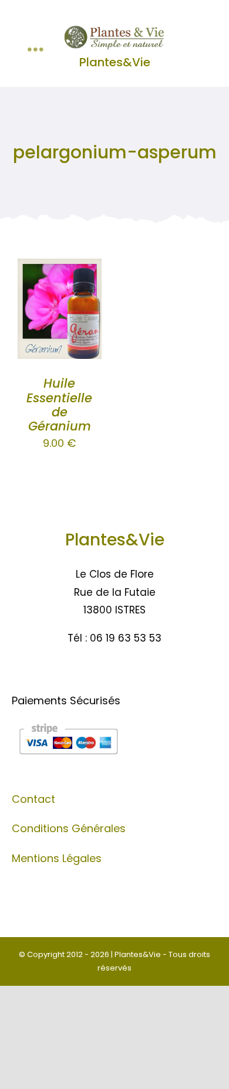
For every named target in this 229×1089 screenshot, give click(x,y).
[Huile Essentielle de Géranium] (60, 267)
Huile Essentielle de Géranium (59, 405)
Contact (33, 799)
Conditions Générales (69, 828)
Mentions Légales (57, 858)
